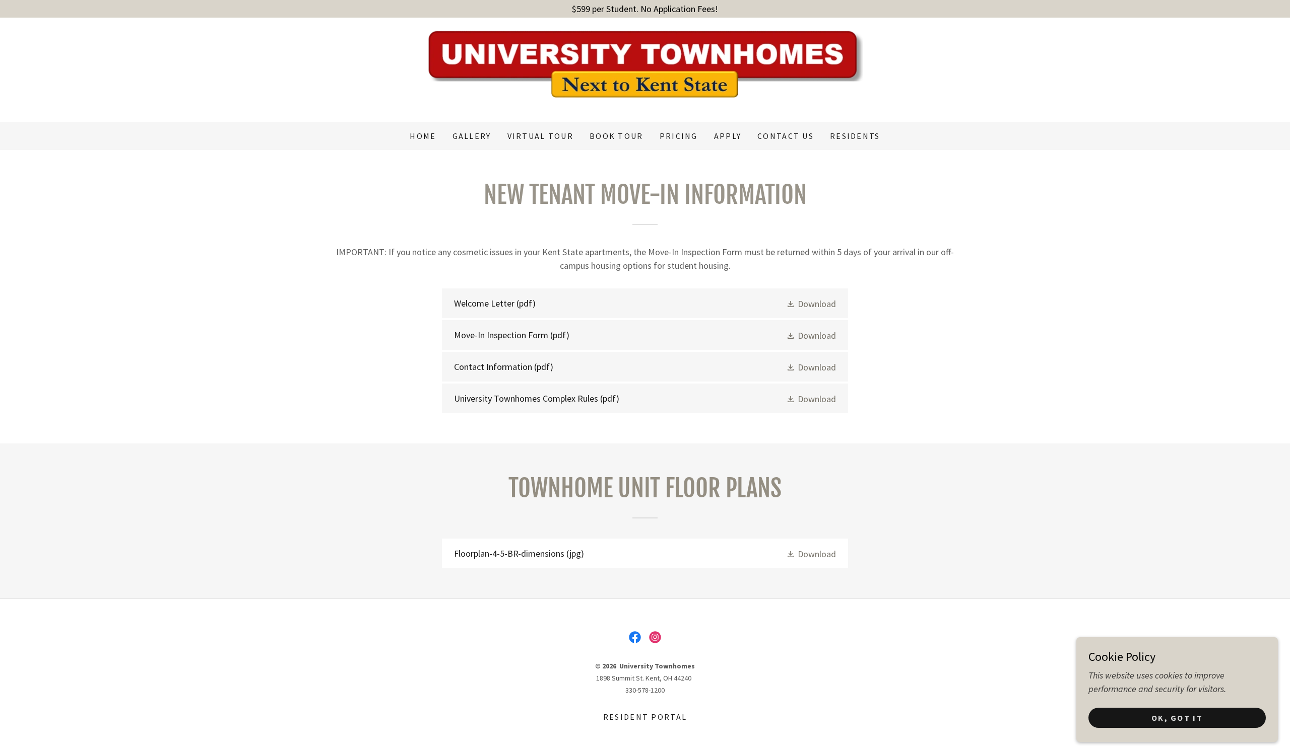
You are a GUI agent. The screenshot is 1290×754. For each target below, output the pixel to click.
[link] (644, 68)
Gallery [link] (472, 136)
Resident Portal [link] (645, 717)
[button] (811, 303)
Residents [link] (855, 136)
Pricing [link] (679, 136)
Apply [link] (727, 136)
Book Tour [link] (616, 136)
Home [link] (423, 136)
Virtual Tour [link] (540, 136)
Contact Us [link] (785, 136)
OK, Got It (1177, 718)
